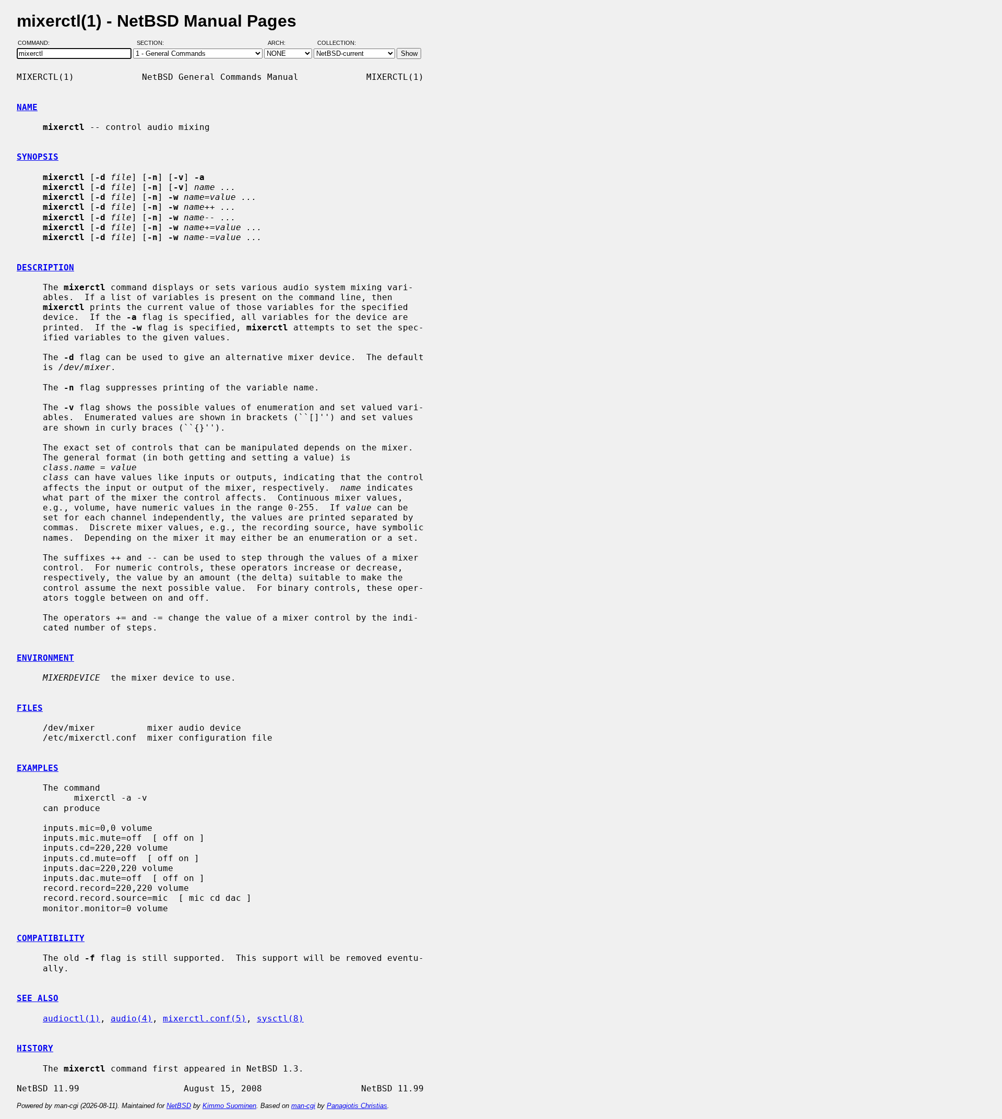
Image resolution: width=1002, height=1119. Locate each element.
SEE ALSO (37, 998)
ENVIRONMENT (45, 658)
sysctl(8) (280, 1018)
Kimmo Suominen (229, 1106)
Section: (153, 43)
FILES (30, 708)
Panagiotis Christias (357, 1106)
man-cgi (303, 1106)
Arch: (281, 43)
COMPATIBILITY (51, 938)
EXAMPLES (37, 768)
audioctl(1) (71, 1018)
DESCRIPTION (45, 267)
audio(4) (131, 1018)
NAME (27, 107)
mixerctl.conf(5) (204, 1018)
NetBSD (178, 1106)
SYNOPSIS (37, 157)
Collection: (336, 43)
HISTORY (35, 1048)
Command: (37, 43)
